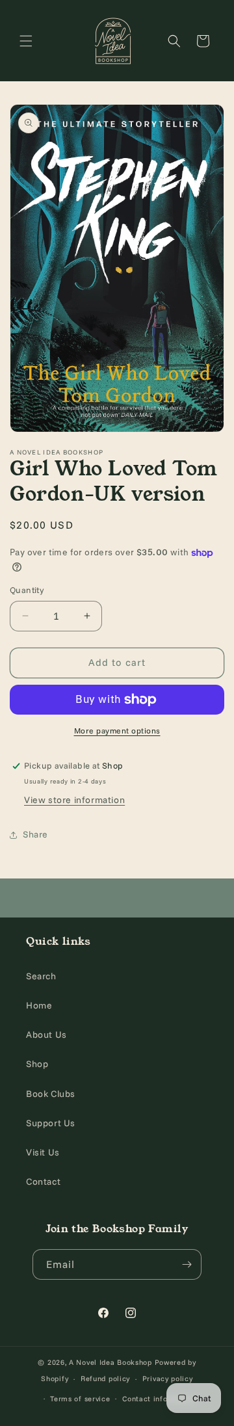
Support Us (50, 1123)
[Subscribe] (186, 1264)
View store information (74, 800)
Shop (37, 1064)
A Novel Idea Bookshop (111, 1362)
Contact (43, 1181)
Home (39, 1005)
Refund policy (105, 1378)
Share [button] (35, 834)
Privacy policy (167, 1378)
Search (41, 976)
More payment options (117, 730)
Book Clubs (50, 1094)
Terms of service (80, 1398)
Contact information (159, 1398)
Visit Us (43, 1152)
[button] (26, 41)
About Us (46, 1034)
